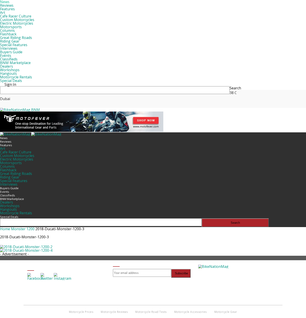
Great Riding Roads (16, 37)
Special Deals (11, 80)
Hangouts (8, 73)
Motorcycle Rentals (16, 77)
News (4, 138)
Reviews (6, 5)
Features (7, 8)
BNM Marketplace (15, 62)
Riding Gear (9, 41)
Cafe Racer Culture (15, 16)
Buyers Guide (11, 51)
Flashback (8, 34)
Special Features (13, 44)
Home (5, 228)
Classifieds (8, 59)
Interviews (8, 48)
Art (2, 12)
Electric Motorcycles (16, 23)
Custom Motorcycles (17, 19)
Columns (7, 30)
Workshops (9, 69)
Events (5, 55)
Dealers (6, 66)
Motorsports (11, 26)
